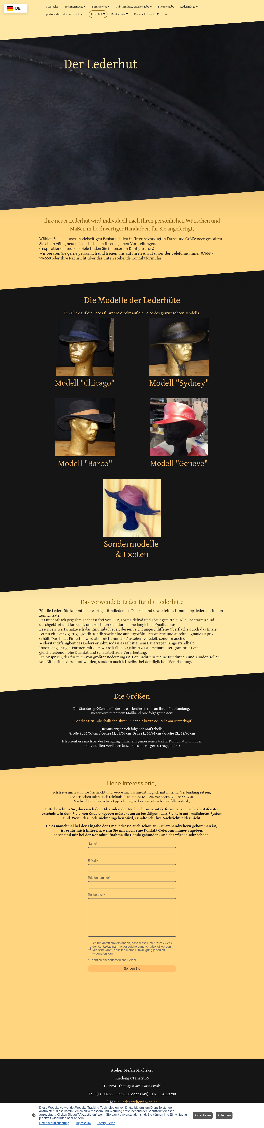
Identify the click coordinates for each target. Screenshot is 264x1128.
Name (92, 843)
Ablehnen (224, 1115)
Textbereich (96, 894)
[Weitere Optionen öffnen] (166, 14)
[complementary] (15, 8)
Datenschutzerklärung (54, 1123)
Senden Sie (132, 968)
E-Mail (93, 860)
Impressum (83, 1123)
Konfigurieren (106, 1123)
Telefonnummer (99, 877)
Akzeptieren (202, 1115)
